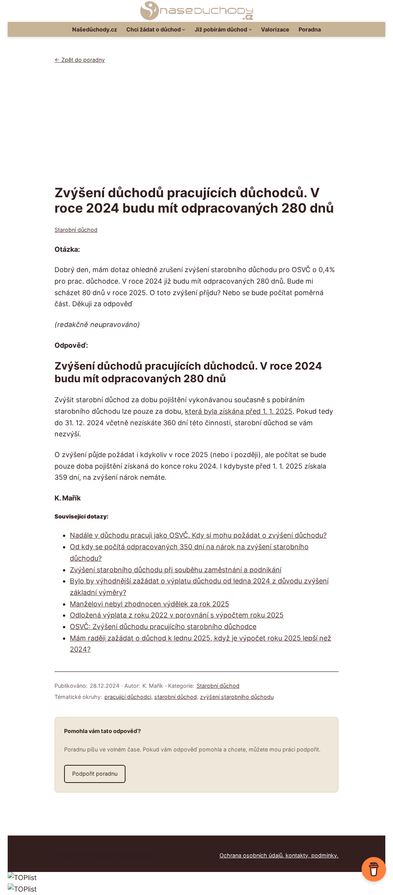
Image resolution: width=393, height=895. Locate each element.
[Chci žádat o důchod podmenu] (183, 29)
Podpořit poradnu (94, 773)
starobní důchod (175, 697)
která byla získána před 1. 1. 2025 (238, 411)
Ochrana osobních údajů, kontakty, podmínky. (279, 855)
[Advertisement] (196, 127)
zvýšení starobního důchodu (237, 697)
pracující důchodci (127, 697)
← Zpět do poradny (79, 59)
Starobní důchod (75, 229)
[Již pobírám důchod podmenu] (250, 29)
